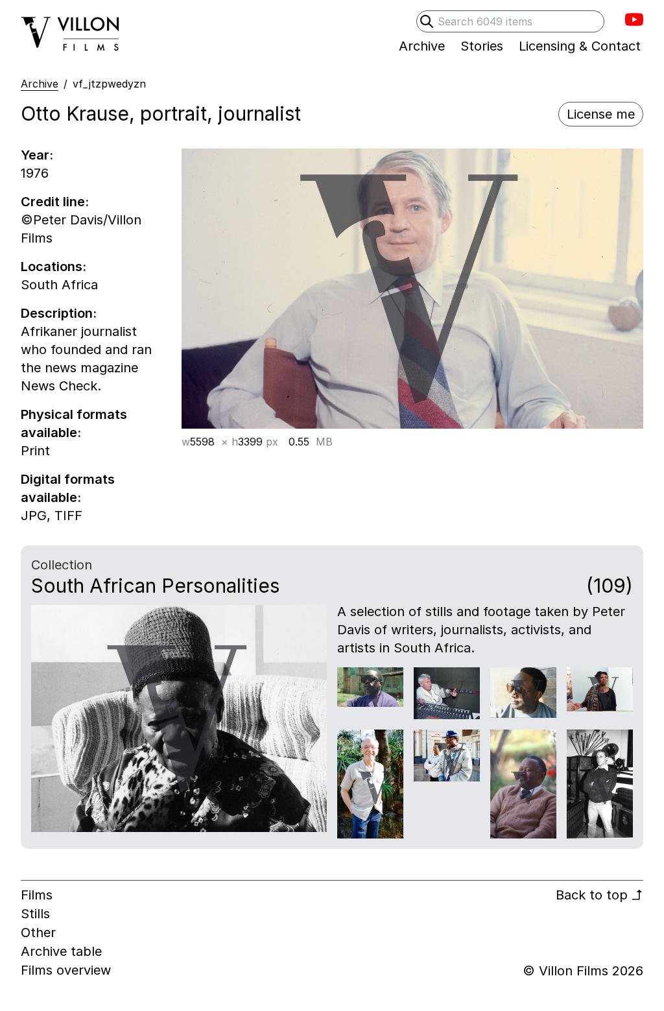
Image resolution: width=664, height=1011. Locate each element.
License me (601, 114)
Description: (59, 313)
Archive (39, 83)
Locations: (53, 266)
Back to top (599, 895)
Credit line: (55, 201)
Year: (37, 155)
